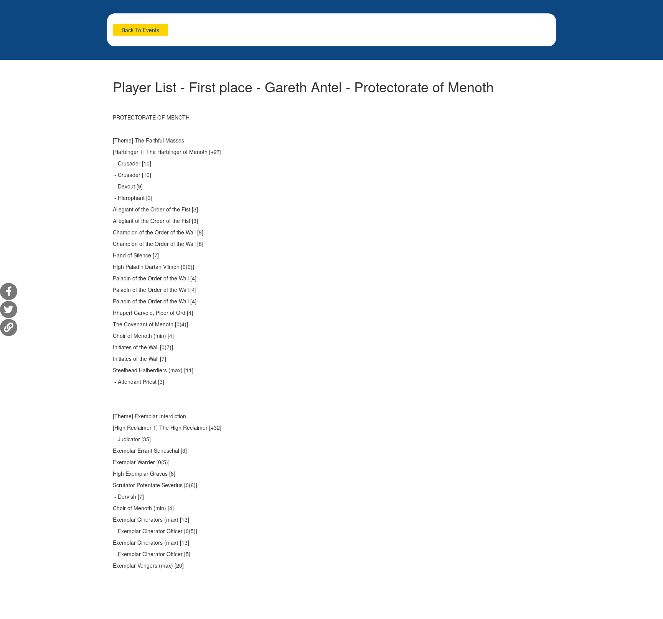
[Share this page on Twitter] (8, 309)
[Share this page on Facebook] (8, 291)
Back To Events (140, 30)
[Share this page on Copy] (8, 327)
